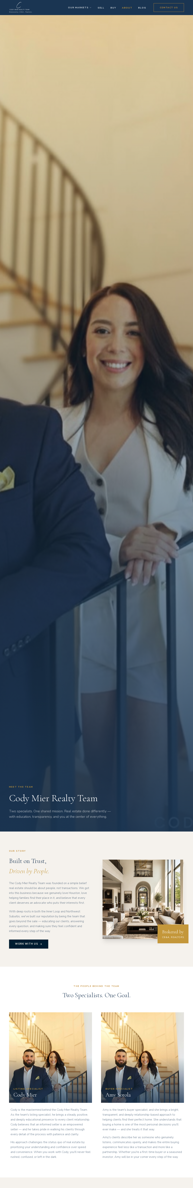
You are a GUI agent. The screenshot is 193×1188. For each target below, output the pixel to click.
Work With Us (26, 944)
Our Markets (78, 7)
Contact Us (169, 7)
